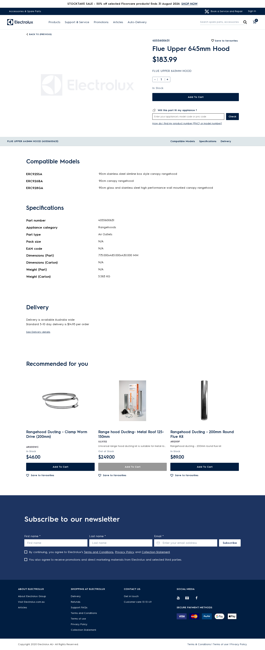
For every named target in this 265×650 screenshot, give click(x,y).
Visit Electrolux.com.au (31, 601)
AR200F (175, 441)
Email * (159, 536)
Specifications (207, 141)
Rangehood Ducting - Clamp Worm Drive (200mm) (56, 434)
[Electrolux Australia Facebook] (198, 599)
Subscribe (230, 543)
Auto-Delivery (137, 22)
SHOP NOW (189, 3)
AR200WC (32, 446)
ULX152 (102, 441)
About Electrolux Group (32, 596)
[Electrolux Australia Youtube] (181, 599)
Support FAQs (79, 607)
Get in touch (131, 596)
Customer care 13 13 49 (138, 601)
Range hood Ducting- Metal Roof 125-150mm (131, 434)
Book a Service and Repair (226, 11)
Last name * (97, 536)
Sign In (252, 11)
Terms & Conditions (199, 644)
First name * (32, 536)
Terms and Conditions (98, 552)
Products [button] (54, 22)
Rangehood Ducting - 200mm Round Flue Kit (202, 434)
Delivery (226, 141)
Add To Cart (196, 97)
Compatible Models (182, 141)
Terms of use (78, 618)
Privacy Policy (124, 552)
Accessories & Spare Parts (25, 11)
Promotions (101, 22)
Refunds (75, 601)
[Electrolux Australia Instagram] (189, 599)
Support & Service (77, 22)
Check (232, 116)
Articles (118, 22)
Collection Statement (156, 552)
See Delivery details (38, 331)
